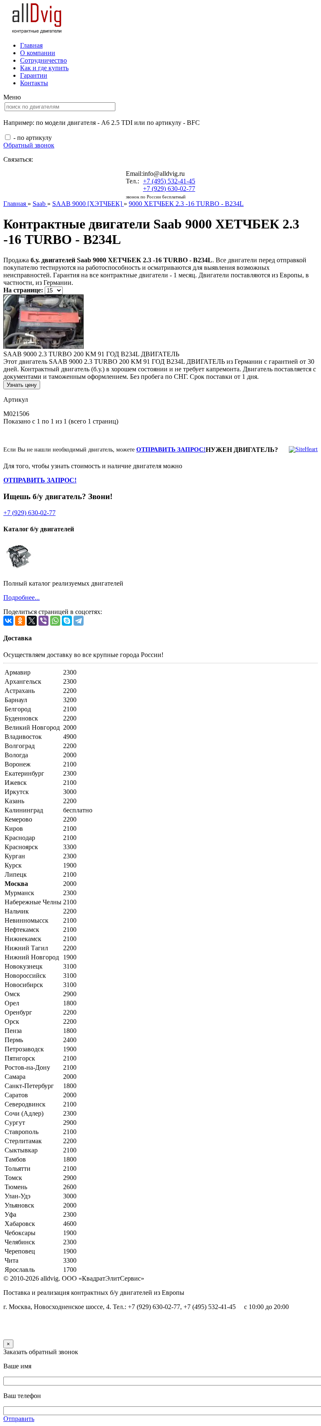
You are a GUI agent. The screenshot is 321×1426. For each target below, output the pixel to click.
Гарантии (33, 75)
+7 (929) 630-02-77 (169, 188)
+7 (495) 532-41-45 (169, 181)
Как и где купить (44, 67)
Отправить (18, 1418)
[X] (32, 621)
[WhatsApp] (55, 621)
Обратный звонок (28, 145)
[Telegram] (79, 621)
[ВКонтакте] (8, 621)
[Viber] (43, 621)
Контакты (34, 82)
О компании (37, 52)
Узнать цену (22, 385)
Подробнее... (21, 597)
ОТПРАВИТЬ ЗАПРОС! (171, 449)
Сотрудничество (43, 60)
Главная (31, 45)
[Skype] (67, 621)
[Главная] (37, 31)
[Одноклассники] (20, 621)
